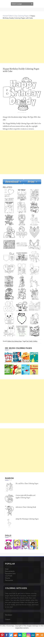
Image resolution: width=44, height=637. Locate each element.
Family (30, 341)
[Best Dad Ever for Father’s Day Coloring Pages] (22, 244)
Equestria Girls (10, 573)
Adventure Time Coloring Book (26, 507)
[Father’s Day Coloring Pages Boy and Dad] (22, 207)
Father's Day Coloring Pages (18, 16)
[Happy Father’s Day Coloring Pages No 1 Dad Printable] (9, 306)
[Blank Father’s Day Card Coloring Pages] (22, 318)
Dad (27, 341)
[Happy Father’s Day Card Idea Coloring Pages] (9, 257)
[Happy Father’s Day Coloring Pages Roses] (22, 331)
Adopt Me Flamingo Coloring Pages (27, 519)
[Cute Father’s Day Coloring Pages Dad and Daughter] (22, 306)
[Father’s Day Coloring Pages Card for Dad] (22, 281)
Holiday (35, 341)
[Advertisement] (22, 41)
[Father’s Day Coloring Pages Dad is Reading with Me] (34, 195)
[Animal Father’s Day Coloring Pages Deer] (9, 294)
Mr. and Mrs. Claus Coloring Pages (27, 483)
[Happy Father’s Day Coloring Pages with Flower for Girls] (34, 281)
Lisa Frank (8, 576)
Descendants (10, 571)
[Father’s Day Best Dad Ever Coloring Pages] (9, 318)
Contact (7, 619)
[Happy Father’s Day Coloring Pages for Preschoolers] (34, 207)
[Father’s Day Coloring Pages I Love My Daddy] (9, 269)
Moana (7, 578)
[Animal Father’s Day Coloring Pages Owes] (9, 331)
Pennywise (9, 580)
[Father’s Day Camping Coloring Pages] (34, 318)
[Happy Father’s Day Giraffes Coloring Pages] (34, 244)
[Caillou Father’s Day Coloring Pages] (34, 306)
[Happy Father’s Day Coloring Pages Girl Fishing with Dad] (22, 257)
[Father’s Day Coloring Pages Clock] (22, 219)
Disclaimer (8, 615)
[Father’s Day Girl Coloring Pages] (34, 257)
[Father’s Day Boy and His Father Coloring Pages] (34, 219)
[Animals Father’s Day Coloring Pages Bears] (34, 269)
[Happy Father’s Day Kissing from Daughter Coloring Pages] (9, 232)
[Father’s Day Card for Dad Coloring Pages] (34, 294)
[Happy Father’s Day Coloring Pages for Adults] (9, 244)
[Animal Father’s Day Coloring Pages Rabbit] (9, 281)
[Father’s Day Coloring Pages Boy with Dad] (9, 207)
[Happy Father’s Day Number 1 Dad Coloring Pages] (22, 232)
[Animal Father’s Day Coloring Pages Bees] (9, 219)
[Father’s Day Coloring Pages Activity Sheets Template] (22, 269)
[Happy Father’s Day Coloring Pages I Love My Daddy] (9, 195)
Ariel (6, 569)
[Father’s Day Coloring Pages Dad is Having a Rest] (34, 331)
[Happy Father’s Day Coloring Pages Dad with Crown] (22, 294)
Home (5, 16)
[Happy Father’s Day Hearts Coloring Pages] (34, 232)
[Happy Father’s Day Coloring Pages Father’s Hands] (22, 195)
